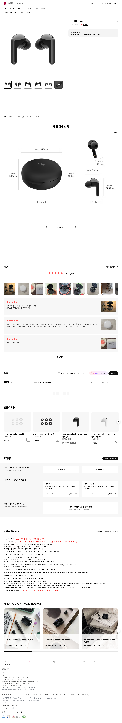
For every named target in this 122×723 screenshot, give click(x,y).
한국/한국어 (4, 708)
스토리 (36, 8)
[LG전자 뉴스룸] (17, 712)
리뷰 (12, 117)
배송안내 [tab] (99, 532)
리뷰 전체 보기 (60, 357)
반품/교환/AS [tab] (107, 532)
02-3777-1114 (13, 673)
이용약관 (9, 662)
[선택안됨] (18, 85)
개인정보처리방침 (26, 662)
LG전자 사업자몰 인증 (96, 662)
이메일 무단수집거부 (16, 662)
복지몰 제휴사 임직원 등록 (84, 662)
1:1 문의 (3, 675)
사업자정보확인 (28, 695)
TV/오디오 (16, 12)
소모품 (29, 117)
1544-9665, (23, 681)
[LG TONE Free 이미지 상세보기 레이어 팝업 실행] (33, 48)
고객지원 (36, 117)
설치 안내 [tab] (116, 532)
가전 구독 (11, 8)
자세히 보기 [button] (26, 480)
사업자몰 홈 (6, 12)
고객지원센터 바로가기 (110, 458)
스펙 (5, 117)
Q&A (21, 117)
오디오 (21, 12)
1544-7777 (35, 681)
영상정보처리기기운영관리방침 (50, 662)
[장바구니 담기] (28, 440)
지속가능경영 (108, 3)
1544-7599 (20, 679)
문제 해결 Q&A (61, 469)
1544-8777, (18, 683)
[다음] (118, 422)
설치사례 (42, 8)
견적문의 (28, 8)
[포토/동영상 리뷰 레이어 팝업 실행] (23, 289)
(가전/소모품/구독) (21, 677)
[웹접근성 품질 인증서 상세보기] (24, 716)
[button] (88, 3)
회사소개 (101, 3)
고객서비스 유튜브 (5, 705)
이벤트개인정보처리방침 (37, 662)
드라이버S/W (100, 469)
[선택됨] (8, 85)
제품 (5, 8)
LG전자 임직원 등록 (62, 662)
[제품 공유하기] (117, 21)
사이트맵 (4, 662)
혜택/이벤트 (20, 8)
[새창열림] (3, 712)
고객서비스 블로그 (14, 705)
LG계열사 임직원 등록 (72, 662)
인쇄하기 (116, 132)
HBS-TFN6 (74, 25)
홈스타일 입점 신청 (6, 664)
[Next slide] (118, 631)
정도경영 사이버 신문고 (107, 662)
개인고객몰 (115, 3)
